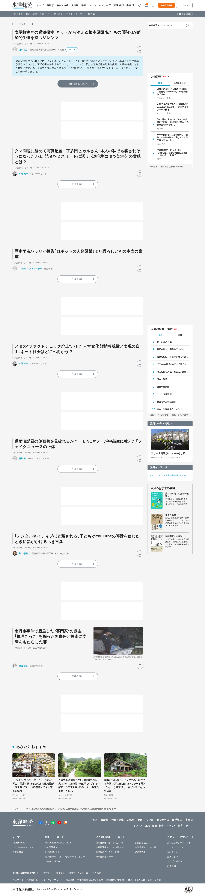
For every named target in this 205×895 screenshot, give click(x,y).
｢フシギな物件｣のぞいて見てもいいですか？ (173, 364)
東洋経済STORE (52, 852)
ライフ (69, 14)
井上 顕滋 (23, 553)
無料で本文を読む (78, 83)
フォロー (71, 50)
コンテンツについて (176, 847)
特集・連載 (63, 5)
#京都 (182, 475)
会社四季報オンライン (55, 847)
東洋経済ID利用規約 (115, 880)
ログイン (184, 5)
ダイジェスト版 (164, 342)
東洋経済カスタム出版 (145, 847)
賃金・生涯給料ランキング (169, 409)
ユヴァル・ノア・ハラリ (30, 268)
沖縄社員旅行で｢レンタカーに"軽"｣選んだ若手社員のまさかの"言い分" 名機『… (172, 153)
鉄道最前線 (17, 852)
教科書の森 (140, 852)
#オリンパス (156, 475)
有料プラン (172, 852)
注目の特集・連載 (160, 423)
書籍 (129, 5)
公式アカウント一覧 (78, 873)
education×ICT (19, 843)
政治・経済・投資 (35, 14)
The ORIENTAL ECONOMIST (59, 843)
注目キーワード (158, 467)
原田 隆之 (23, 666)
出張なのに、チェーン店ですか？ (173, 357)
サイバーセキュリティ (23, 847)
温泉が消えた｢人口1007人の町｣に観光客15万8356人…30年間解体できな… (172, 91)
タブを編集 (186, 14)
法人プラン (172, 856)
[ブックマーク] (140, 49)
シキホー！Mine (52, 861)
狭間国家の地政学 (173, 536)
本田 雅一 (23, 173)
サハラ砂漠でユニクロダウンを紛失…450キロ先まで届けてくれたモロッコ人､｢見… (173, 137)
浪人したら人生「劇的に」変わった (173, 371)
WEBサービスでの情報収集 (25, 880)
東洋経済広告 (141, 843)
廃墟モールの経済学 (166, 401)
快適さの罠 (170, 515)
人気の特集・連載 (162, 328)
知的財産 (70, 880)
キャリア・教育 (55, 14)
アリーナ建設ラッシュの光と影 (168, 453)
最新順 (50, 5)
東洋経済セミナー (104, 856)
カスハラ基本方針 (136, 880)
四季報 (117, 5)
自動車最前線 (163, 386)
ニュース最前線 (164, 394)
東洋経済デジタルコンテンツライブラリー (65, 856)
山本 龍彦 (23, 49)
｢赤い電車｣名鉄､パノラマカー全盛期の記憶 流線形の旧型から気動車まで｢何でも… (173, 122)
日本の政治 (162, 379)
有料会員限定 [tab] (180, 83)
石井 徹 (22, 458)
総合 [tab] (160, 83)
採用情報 (60, 873)
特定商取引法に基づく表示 (90, 880)
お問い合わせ (154, 880)
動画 (83, 5)
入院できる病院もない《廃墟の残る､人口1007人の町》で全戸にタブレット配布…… (173, 107)
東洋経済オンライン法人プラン (110, 843)
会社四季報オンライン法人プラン (112, 847)
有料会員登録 (166, 5)
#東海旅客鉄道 (171, 475)
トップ (40, 5)
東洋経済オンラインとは (160, 25)
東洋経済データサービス (107, 852)
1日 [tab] (160, 335)
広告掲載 (96, 873)
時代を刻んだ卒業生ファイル (170, 349)
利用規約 (171, 866)
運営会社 (47, 873)
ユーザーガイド (174, 861)
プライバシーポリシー (52, 880)
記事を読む (77, 184)
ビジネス (18, 14)
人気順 (75, 5)
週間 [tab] (180, 335)
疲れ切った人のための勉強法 (177, 494)
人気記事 (156, 76)
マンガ (92, 5)
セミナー (104, 5)
